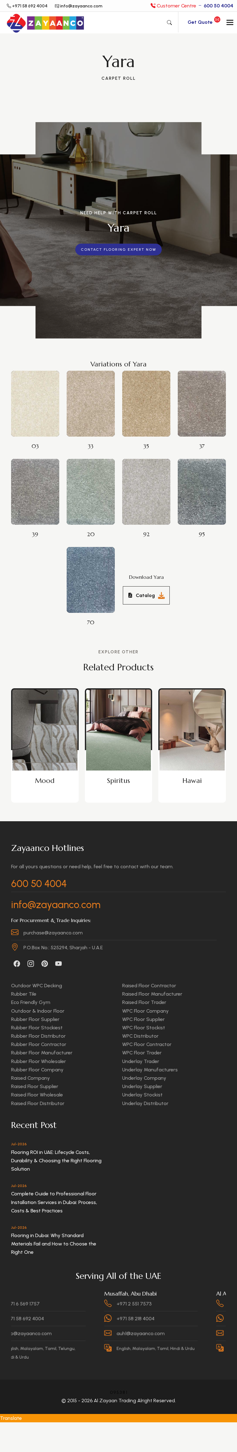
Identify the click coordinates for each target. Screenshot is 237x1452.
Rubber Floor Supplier (35, 1019)
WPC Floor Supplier (143, 1019)
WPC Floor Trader (142, 1053)
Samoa (192, 780)
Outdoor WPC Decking (36, 986)
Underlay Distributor (145, 1103)
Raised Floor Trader (144, 1002)
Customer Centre (194, 6)
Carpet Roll (119, 78)
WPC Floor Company (145, 1011)
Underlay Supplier (142, 1086)
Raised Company (30, 1078)
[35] (150, 398)
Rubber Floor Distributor (38, 1036)
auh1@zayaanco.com (99, 1333)
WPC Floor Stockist (143, 1028)
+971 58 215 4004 (206, 1304)
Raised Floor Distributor (37, 1103)
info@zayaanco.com (56, 905)
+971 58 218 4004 (94, 1319)
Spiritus (44, 780)
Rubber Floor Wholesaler (38, 1061)
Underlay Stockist (142, 1095)
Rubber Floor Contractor (38, 1044)
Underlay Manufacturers (150, 1070)
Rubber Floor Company (37, 1070)
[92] (150, 486)
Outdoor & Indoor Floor (37, 1011)
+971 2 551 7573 (92, 1304)
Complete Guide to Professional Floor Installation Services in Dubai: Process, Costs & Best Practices (54, 1202)
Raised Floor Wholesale (37, 1095)
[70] (94, 575)
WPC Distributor (140, 1036)
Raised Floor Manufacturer (152, 994)
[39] (39, 486)
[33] (94, 398)
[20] (94, 486)
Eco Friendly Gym (30, 1002)
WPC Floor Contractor (147, 1044)
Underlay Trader (140, 1061)
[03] (39, 398)
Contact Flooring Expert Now (118, 249)
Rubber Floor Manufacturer (42, 1053)
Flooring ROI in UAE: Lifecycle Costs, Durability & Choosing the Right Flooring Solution (56, 1160)
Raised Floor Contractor (149, 986)
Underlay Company (144, 1078)
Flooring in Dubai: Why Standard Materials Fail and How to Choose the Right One (53, 1243)
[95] (205, 486)
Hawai (118, 780)
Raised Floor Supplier (34, 1086)
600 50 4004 (39, 884)
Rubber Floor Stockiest (37, 1028)
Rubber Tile (23, 994)
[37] (205, 398)
